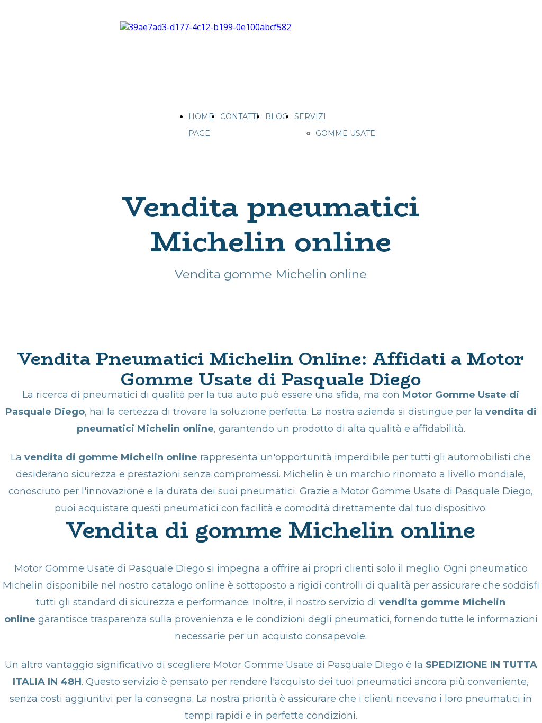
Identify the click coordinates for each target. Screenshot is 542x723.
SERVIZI (310, 116)
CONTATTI (239, 116)
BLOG (276, 116)
